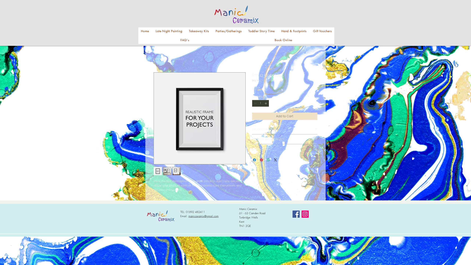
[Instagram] (305, 214)
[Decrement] (255, 103)
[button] (199, 31)
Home (158, 59)
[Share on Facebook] (254, 160)
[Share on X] (275, 160)
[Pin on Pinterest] (261, 160)
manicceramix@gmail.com (203, 216)
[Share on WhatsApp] (268, 160)
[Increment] (266, 103)
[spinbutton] (260, 103)
